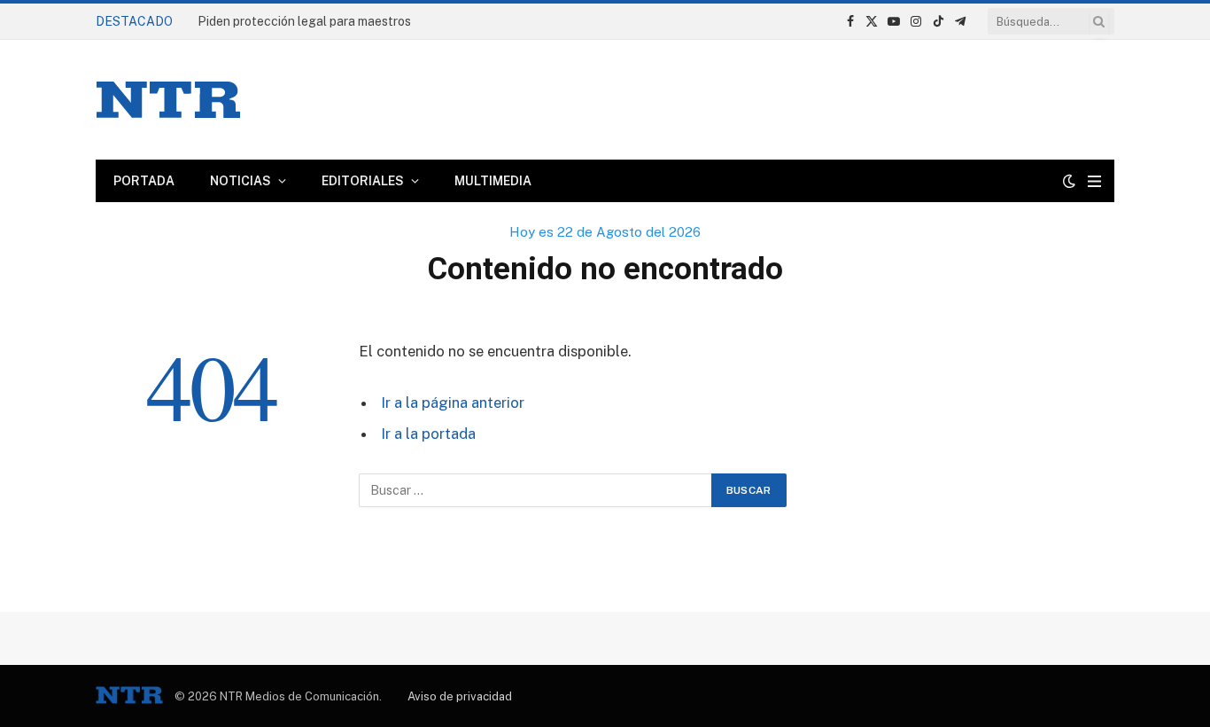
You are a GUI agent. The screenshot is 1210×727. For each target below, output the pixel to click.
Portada (144, 181)
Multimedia (492, 181)
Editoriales (363, 181)
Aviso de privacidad (459, 696)
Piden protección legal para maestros (304, 21)
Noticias (240, 181)
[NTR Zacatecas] (168, 100)
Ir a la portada (428, 433)
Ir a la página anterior (452, 402)
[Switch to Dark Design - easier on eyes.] (1069, 181)
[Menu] (1094, 181)
